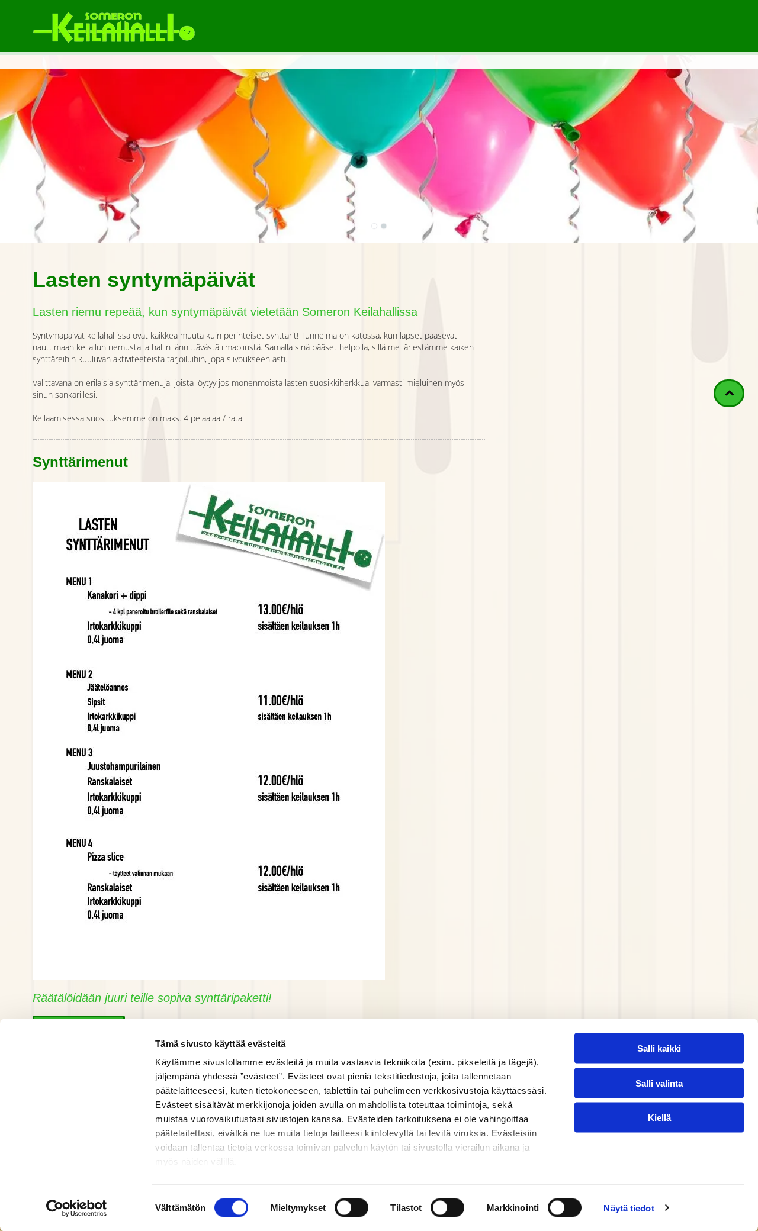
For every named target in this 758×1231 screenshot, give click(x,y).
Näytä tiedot (628, 1208)
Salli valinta (659, 1083)
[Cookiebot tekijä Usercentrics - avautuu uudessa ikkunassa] (77, 1208)
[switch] (351, 1207)
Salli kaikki (659, 1048)
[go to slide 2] (383, 226)
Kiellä (659, 1118)
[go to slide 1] (374, 226)
